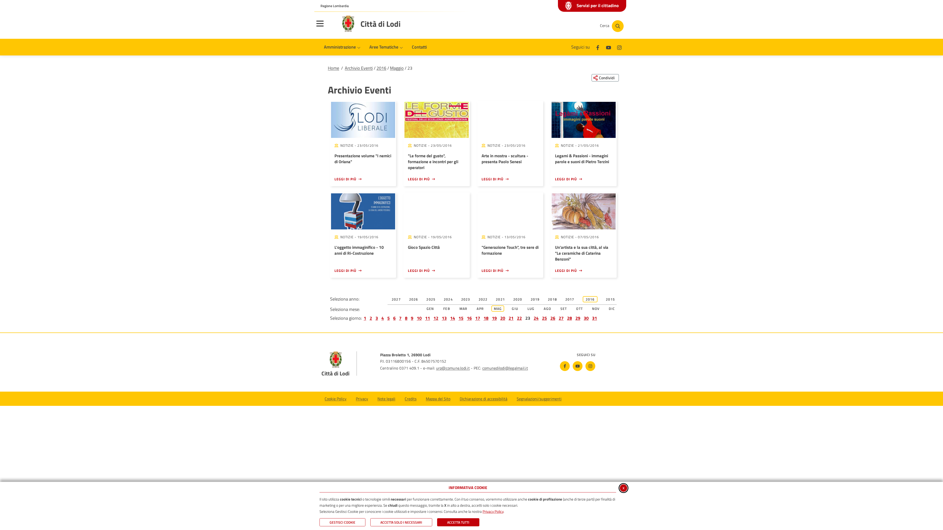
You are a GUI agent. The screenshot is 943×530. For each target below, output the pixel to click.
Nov (596, 308)
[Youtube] (608, 47)
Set (563, 308)
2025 (430, 299)
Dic (612, 308)
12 (435, 318)
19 (494, 318)
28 (569, 318)
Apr (480, 308)
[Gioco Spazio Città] (436, 211)
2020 (517, 299)
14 (452, 318)
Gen (430, 308)
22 (519, 318)
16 (469, 318)
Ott (579, 308)
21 (511, 318)
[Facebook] (598, 47)
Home (333, 68)
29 (577, 318)
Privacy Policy (493, 511)
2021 (500, 299)
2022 (483, 299)
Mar (463, 308)
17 (477, 318)
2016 (381, 68)
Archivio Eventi (359, 68)
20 (502, 318)
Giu (515, 308)
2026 (413, 299)
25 (544, 318)
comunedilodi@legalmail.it (505, 368)
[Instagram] (619, 47)
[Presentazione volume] (363, 120)
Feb (446, 308)
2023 (465, 299)
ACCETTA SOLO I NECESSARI (401, 522)
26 (552, 318)
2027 (396, 299)
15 (460, 318)
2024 (448, 299)
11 (427, 318)
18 (486, 318)
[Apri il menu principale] (326, 27)
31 (594, 318)
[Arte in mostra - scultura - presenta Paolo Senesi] (510, 120)
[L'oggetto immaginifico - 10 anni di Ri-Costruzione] (363, 211)
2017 (569, 299)
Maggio (397, 68)
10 (419, 318)
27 (561, 318)
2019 (535, 299)
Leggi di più (345, 179)
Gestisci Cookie (342, 522)
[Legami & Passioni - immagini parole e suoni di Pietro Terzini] (584, 120)
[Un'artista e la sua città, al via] (584, 211)
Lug (531, 308)
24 (536, 318)
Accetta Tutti (458, 522)
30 (586, 318)
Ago (547, 308)
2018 (552, 299)
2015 (610, 299)
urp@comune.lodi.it (453, 368)
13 (444, 318)
